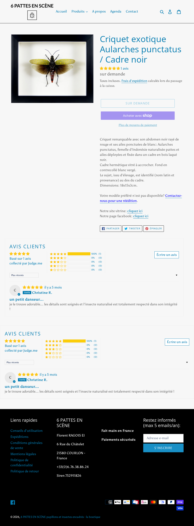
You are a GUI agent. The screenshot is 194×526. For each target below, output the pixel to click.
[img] (33, 287)
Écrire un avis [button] (166, 255)
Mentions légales (23, 454)
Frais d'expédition (134, 81)
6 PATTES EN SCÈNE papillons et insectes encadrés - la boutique (60, 517)
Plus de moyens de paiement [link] (138, 125)
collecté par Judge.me (25, 263)
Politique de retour (24, 471)
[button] (110, 68)
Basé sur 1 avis (20, 258)
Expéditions (19, 437)
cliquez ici (134, 211)
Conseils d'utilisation (26, 431)
